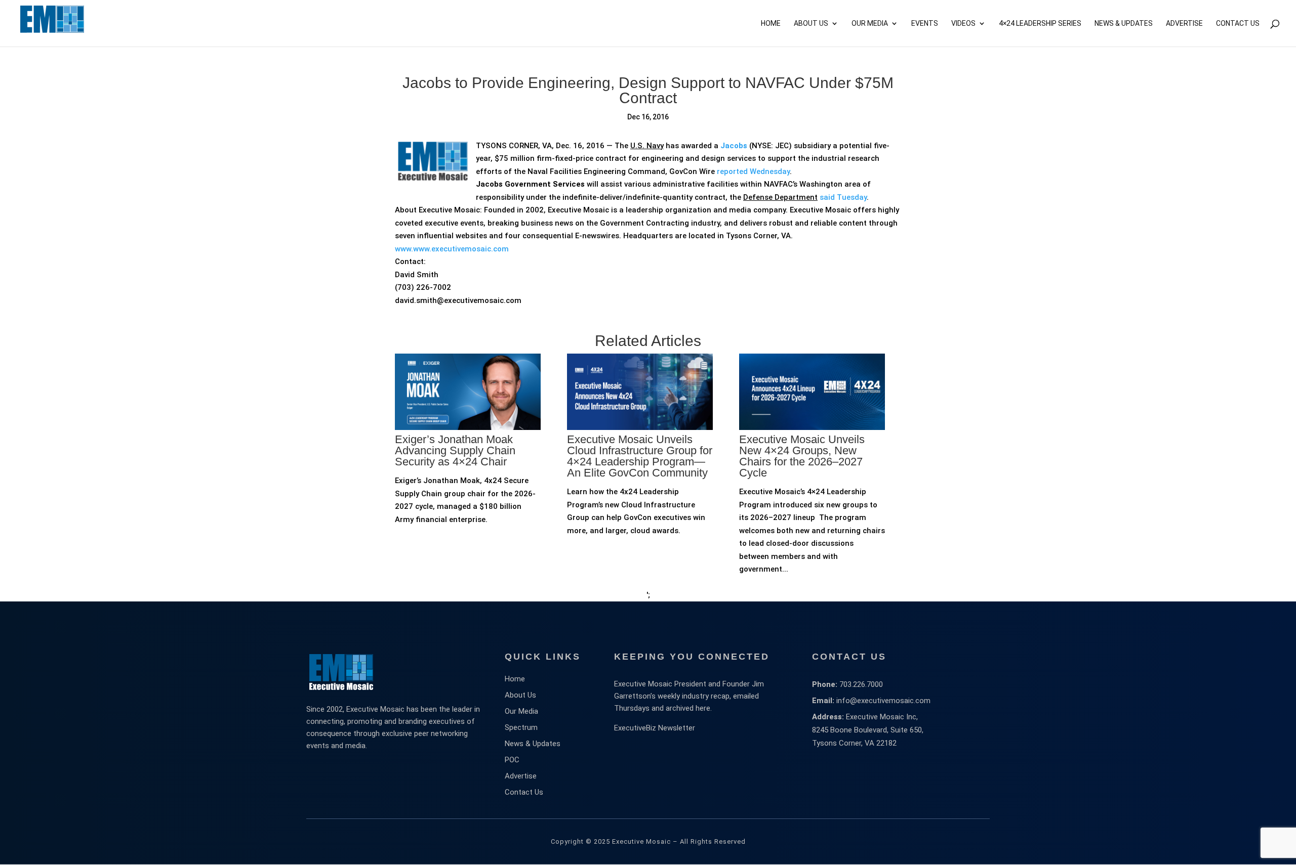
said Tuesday (843, 197)
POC (512, 759)
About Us (811, 23)
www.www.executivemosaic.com (452, 248)
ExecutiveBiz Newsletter (654, 727)
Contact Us (1238, 23)
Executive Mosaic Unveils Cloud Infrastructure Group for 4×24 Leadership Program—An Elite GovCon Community (639, 456)
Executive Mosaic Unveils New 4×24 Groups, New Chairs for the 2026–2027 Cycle (802, 456)
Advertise (521, 776)
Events (924, 23)
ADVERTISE (1184, 23)
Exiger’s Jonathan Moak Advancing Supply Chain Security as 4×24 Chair (455, 450)
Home (771, 23)
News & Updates (1124, 23)
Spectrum (521, 727)
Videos (963, 23)
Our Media (870, 23)
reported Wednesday (753, 171)
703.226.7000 (861, 684)
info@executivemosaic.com (883, 700)
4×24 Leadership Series (1040, 23)
